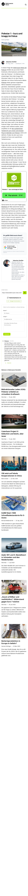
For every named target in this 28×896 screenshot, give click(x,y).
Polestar (3, 82)
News (7, 40)
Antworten (9, 363)
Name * (5, 310)
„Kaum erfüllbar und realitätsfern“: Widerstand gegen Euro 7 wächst (12, 599)
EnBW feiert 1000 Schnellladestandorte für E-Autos (13, 515)
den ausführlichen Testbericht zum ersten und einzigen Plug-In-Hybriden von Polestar (12, 131)
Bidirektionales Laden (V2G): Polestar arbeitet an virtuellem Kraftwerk (13, 391)
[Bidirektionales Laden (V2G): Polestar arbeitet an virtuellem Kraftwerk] (14, 379)
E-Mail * (5, 316)
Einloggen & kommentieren (15, 301)
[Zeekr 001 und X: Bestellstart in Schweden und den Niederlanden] (14, 545)
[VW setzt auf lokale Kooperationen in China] (14, 463)
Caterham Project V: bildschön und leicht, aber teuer (12, 433)
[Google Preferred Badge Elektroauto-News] (10, 247)
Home (3, 40)
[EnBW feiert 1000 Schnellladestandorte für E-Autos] (14, 503)
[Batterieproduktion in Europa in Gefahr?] (14, 631)
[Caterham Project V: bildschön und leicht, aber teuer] (14, 421)
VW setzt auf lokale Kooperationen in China (11, 474)
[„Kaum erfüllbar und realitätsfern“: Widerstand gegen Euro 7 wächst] (14, 587)
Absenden (6, 334)
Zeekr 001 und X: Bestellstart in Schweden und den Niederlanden (13, 557)
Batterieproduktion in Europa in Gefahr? (10, 642)
